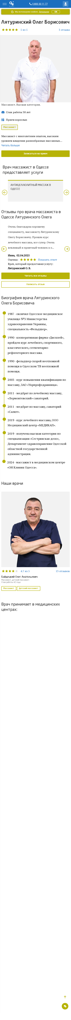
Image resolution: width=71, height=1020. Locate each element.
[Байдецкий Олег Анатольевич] (35, 541)
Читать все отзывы (36, 276)
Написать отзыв (35, 284)
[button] (14, 29)
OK (55, 12)
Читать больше (10, 145)
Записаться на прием (35, 154)
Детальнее (44, 12)
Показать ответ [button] (47, 259)
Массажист (9, 127)
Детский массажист (28, 588)
